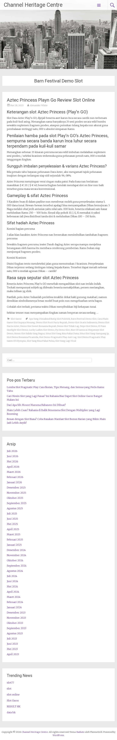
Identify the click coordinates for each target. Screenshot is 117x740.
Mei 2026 (12, 461)
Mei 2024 (12, 586)
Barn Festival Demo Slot (84, 318)
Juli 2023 (12, 638)
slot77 (10, 682)
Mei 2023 (12, 649)
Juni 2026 (12, 456)
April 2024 (13, 591)
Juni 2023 (12, 643)
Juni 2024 (12, 581)
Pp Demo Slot (62, 329)
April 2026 (13, 466)
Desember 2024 (16, 550)
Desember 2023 (16, 612)
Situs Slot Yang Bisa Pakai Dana (62, 333)
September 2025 (16, 503)
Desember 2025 (16, 487)
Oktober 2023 (15, 622)
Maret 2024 (13, 596)
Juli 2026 (12, 451)
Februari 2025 (15, 539)
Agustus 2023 (15, 633)
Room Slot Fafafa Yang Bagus (29, 333)
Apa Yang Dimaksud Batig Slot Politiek (49, 318)
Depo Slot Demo (88, 326)
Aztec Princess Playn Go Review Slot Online (51, 100)
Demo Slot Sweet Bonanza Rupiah (38, 326)
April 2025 (13, 529)
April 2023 (13, 654)
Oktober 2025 (15, 497)
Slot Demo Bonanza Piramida (22, 337)
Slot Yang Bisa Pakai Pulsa (40, 341)
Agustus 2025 (15, 508)
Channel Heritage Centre (33, 5)
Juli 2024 (12, 576)
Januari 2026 (14, 482)
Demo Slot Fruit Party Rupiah (51, 322)
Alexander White (39, 105)
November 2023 (16, 617)
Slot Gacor (16, 318)
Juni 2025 (12, 518)
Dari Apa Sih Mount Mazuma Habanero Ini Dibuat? (36, 404)
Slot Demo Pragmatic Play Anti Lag (58, 337)
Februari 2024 (15, 602)
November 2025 (16, 492)
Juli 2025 (12, 513)
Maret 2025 (13, 534)
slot (9, 688)
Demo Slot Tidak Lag (68, 326)
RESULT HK (13, 706)
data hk (11, 712)
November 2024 (16, 555)
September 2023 (16, 628)
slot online (13, 694)
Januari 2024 (14, 607)
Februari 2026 (15, 477)
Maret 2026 (14, 471)
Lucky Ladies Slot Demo (41, 329)
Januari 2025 (14, 544)
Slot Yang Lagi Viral (65, 341)
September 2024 (17, 565)
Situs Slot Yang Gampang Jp (94, 333)
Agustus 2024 (15, 570)
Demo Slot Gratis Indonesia (82, 322)
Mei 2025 (12, 524)
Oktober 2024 (15, 560)
